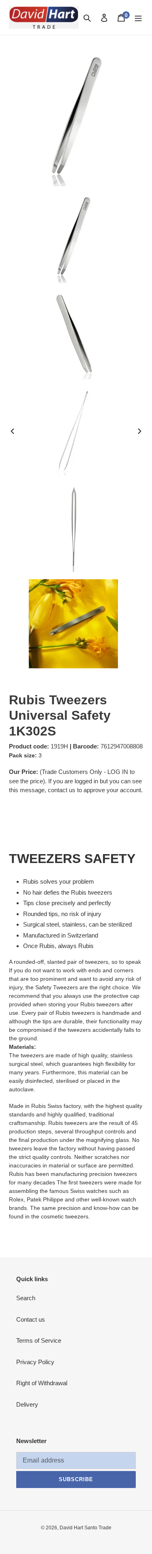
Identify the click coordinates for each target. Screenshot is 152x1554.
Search (25, 1298)
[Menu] (138, 17)
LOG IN (117, 771)
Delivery (27, 1404)
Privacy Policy (35, 1361)
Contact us (30, 1319)
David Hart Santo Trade (85, 1528)
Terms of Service (38, 1340)
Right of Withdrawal (41, 1383)
